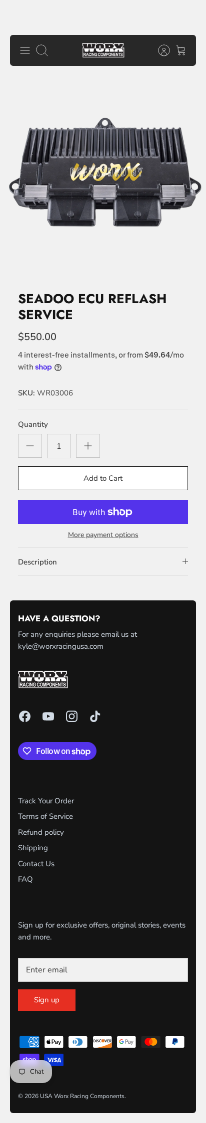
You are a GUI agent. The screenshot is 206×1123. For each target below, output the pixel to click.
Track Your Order (46, 801)
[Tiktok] (95, 716)
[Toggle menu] (25, 50)
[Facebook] (24, 716)
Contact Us (36, 864)
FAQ (25, 879)
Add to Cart (103, 478)
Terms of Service (45, 816)
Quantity (33, 424)
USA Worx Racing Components (82, 1096)
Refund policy (41, 832)
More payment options (103, 535)
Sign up (47, 1000)
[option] (103, 178)
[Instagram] (72, 716)
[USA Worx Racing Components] (103, 50)
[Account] (159, 50)
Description (37, 562)
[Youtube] (48, 716)
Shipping (33, 848)
